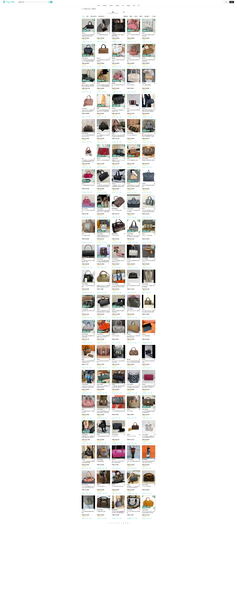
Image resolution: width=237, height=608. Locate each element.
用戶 (124, 12)
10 (127, 523)
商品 (113, 12)
